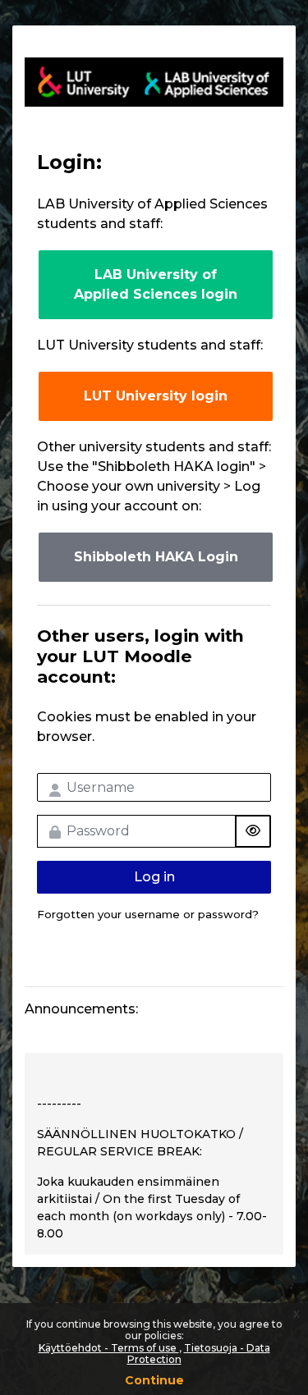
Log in (154, 877)
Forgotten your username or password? (148, 914)
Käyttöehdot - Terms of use (109, 1348)
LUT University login (156, 396)
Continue (154, 1380)
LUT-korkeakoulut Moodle (154, 82)
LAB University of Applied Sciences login (155, 284)
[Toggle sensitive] (253, 831)
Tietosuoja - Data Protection (198, 1353)
